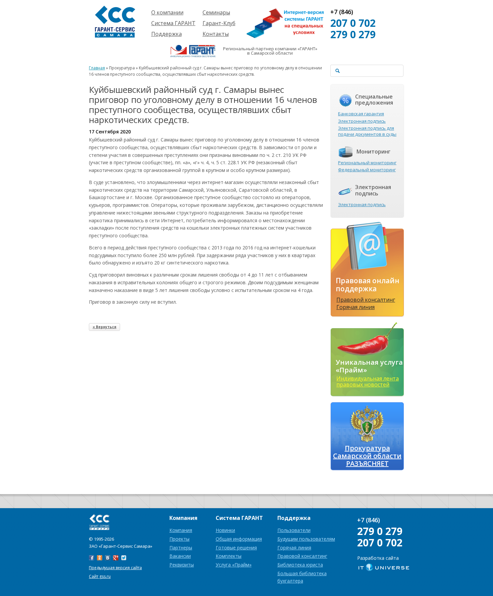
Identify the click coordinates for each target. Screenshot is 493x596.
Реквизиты (181, 564)
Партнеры (180, 547)
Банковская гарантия (361, 114)
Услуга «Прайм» (234, 564)
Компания (180, 530)
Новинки (225, 530)
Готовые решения (236, 547)
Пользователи (294, 530)
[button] (206, 224)
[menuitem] (206, 224)
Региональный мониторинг (367, 163)
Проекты (179, 539)
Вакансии (180, 556)
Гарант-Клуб (219, 23)
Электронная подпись (362, 121)
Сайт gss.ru (100, 576)
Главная (97, 68)
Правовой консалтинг (365, 299)
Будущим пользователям (306, 539)
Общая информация (239, 539)
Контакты (216, 34)
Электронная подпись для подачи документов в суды (367, 131)
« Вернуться (104, 326)
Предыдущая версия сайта (115, 568)
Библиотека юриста (300, 564)
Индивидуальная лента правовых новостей (367, 381)
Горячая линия (355, 307)
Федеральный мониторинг (367, 170)
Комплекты (228, 556)
